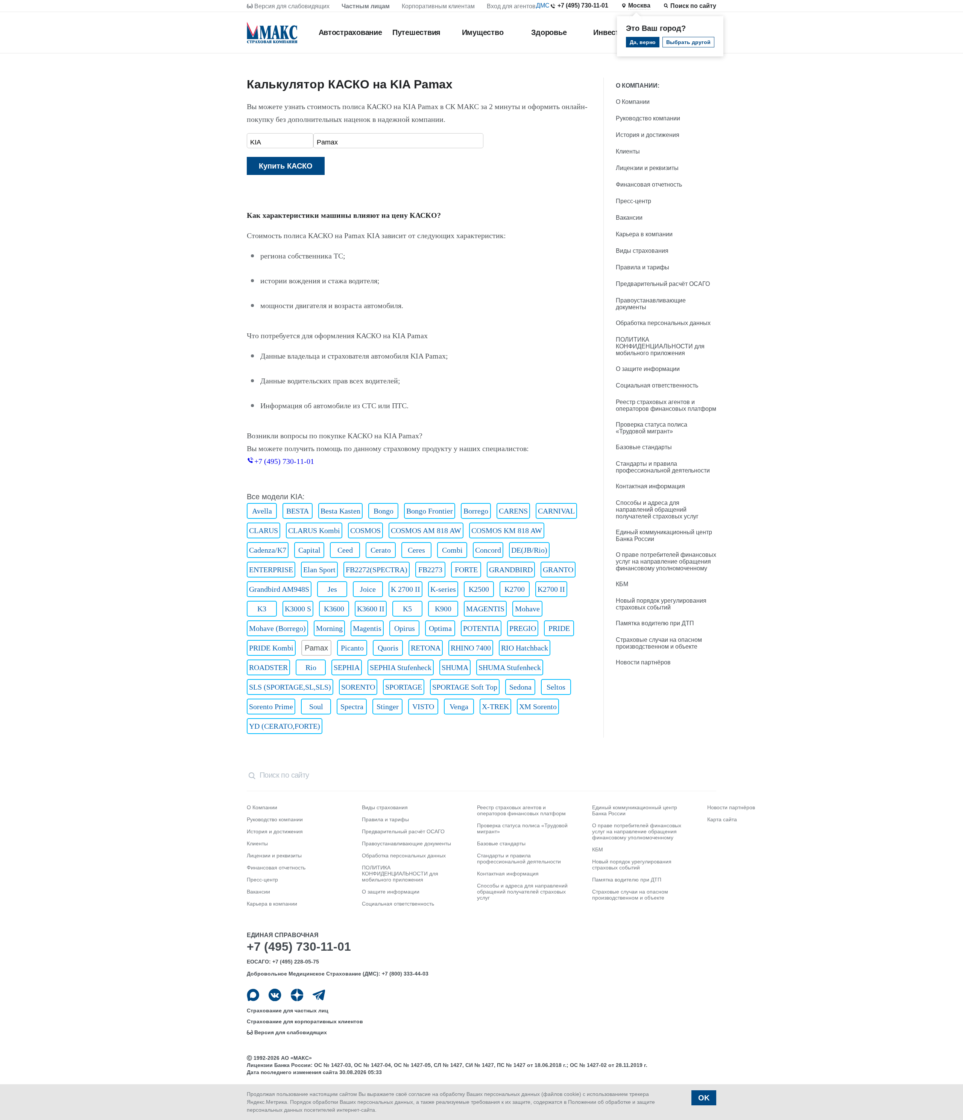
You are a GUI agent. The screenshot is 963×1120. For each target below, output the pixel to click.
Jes (332, 589)
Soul (316, 706)
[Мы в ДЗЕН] (297, 995)
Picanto (352, 648)
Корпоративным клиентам (438, 6)
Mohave (527, 609)
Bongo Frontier (429, 511)
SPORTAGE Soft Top (464, 687)
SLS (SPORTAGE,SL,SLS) (290, 687)
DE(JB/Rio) (529, 550)
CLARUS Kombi (314, 530)
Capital (309, 550)
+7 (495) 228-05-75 (295, 962)
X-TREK (495, 706)
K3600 (334, 609)
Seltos (556, 687)
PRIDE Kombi (271, 648)
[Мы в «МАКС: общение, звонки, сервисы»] (253, 995)
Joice (368, 589)
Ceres (416, 550)
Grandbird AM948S (279, 589)
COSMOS (365, 530)
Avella (262, 511)
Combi (452, 550)
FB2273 (430, 569)
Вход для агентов (511, 6)
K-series (443, 589)
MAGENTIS (485, 609)
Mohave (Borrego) (277, 628)
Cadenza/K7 (267, 550)
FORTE (466, 569)
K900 (443, 609)
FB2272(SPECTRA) (376, 569)
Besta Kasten (340, 511)
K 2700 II (405, 589)
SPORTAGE (403, 687)
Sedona (520, 687)
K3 (261, 609)
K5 (407, 609)
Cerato (381, 550)
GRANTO (558, 569)
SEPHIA (347, 667)
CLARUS (263, 530)
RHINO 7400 (471, 648)
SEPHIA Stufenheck (400, 667)
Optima (440, 628)
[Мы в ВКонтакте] (275, 995)
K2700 (514, 589)
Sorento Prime (271, 706)
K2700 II (551, 589)
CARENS (513, 511)
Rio (310, 667)
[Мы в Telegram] (319, 995)
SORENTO (358, 687)
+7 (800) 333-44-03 (405, 974)
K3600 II (370, 609)
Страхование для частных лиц (287, 1011)
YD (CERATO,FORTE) (284, 726)
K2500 (479, 589)
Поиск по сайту (693, 6)
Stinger (388, 706)
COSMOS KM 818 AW (506, 530)
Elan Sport (319, 569)
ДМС (543, 5)
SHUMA (455, 667)
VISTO (423, 706)
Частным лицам (366, 6)
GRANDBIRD (511, 569)
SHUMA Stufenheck (509, 667)
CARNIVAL (556, 511)
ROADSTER (268, 667)
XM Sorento (538, 706)
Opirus (404, 628)
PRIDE (559, 628)
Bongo (383, 511)
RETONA (425, 648)
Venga (459, 706)
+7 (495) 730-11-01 (582, 5)
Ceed (345, 550)
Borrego (475, 511)
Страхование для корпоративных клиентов (305, 1021)
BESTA (297, 511)
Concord (488, 550)
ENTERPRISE (271, 569)
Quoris (388, 648)
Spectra (351, 706)
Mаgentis (367, 628)
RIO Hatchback (524, 648)
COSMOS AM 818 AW (426, 530)
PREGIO (522, 628)
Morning (329, 628)
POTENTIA (481, 628)
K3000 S (298, 609)
